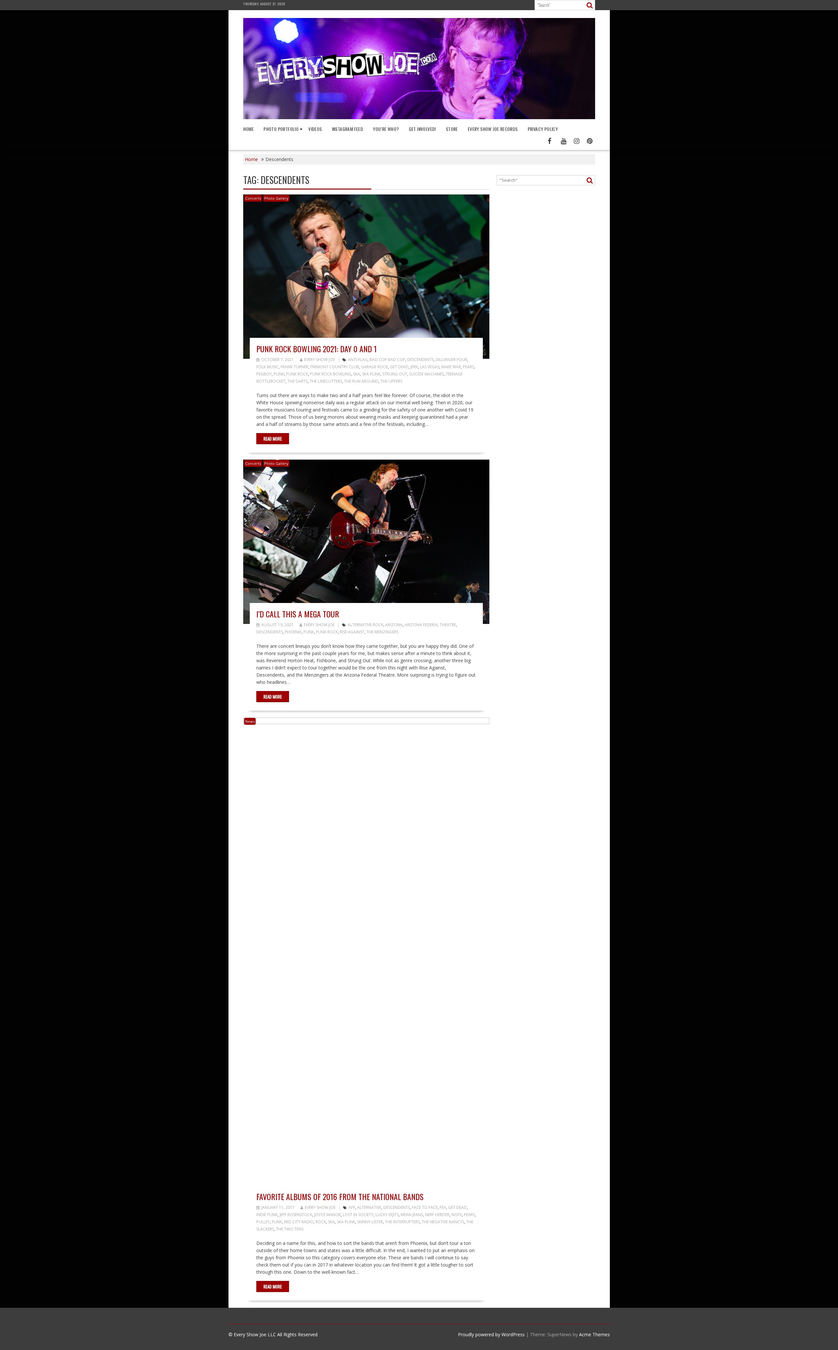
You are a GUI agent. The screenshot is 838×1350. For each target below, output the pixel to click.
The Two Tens (289, 1229)
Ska (356, 374)
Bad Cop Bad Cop (387, 359)
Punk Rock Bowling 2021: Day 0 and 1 (316, 349)
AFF (352, 1207)
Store (452, 128)
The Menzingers (382, 632)
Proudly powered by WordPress (491, 1334)
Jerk (414, 367)
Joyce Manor (327, 1214)
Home (248, 128)
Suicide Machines (426, 374)
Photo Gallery (276, 198)
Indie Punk (267, 1214)
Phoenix (293, 632)
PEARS (468, 367)
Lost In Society (358, 1214)
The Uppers (391, 381)
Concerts (253, 198)
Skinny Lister (370, 1222)
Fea (443, 1207)
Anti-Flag (358, 359)
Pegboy (264, 374)
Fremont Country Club (334, 367)
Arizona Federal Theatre (430, 625)
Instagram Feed (347, 128)
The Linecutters (326, 381)
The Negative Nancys (443, 1222)
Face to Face (425, 1207)
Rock (321, 1222)
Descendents (420, 359)
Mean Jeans (412, 1214)
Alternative (369, 1207)
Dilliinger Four (451, 359)
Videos (315, 128)
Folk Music (267, 367)
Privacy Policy (543, 128)
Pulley (263, 1222)
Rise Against (352, 632)
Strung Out (394, 374)
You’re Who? (386, 128)
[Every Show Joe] (419, 117)
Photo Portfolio (281, 128)
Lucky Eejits (387, 1214)
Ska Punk (371, 374)
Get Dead (399, 367)
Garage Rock (374, 367)
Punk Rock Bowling (330, 374)
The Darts (297, 381)
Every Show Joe (319, 359)
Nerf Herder (437, 1214)
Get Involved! (422, 128)
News (250, 721)
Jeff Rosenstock (296, 1214)
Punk (279, 374)
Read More (273, 438)
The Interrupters (402, 1222)
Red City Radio (299, 1222)
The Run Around (361, 381)
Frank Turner (294, 367)
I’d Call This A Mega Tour (297, 614)
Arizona (394, 625)
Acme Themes (594, 1334)
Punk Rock (297, 374)
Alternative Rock (365, 625)
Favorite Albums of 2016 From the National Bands (340, 1196)
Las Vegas (429, 367)
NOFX (456, 1214)
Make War (451, 367)
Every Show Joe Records (493, 128)
